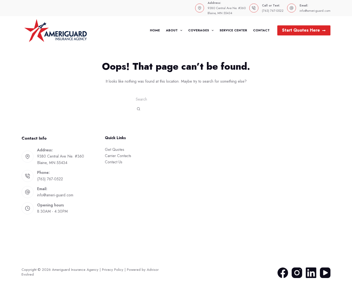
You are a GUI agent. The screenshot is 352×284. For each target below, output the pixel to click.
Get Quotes (114, 149)
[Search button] (138, 109)
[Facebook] (283, 272)
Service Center (233, 30)
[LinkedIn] (311, 272)
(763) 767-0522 (273, 10)
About (172, 30)
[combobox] (176, 99)
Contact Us (113, 162)
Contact (261, 30)
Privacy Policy (112, 269)
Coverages (198, 30)
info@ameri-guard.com (315, 10)
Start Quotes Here (301, 30)
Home (155, 30)
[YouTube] (325, 272)
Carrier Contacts (118, 156)
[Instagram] (297, 272)
